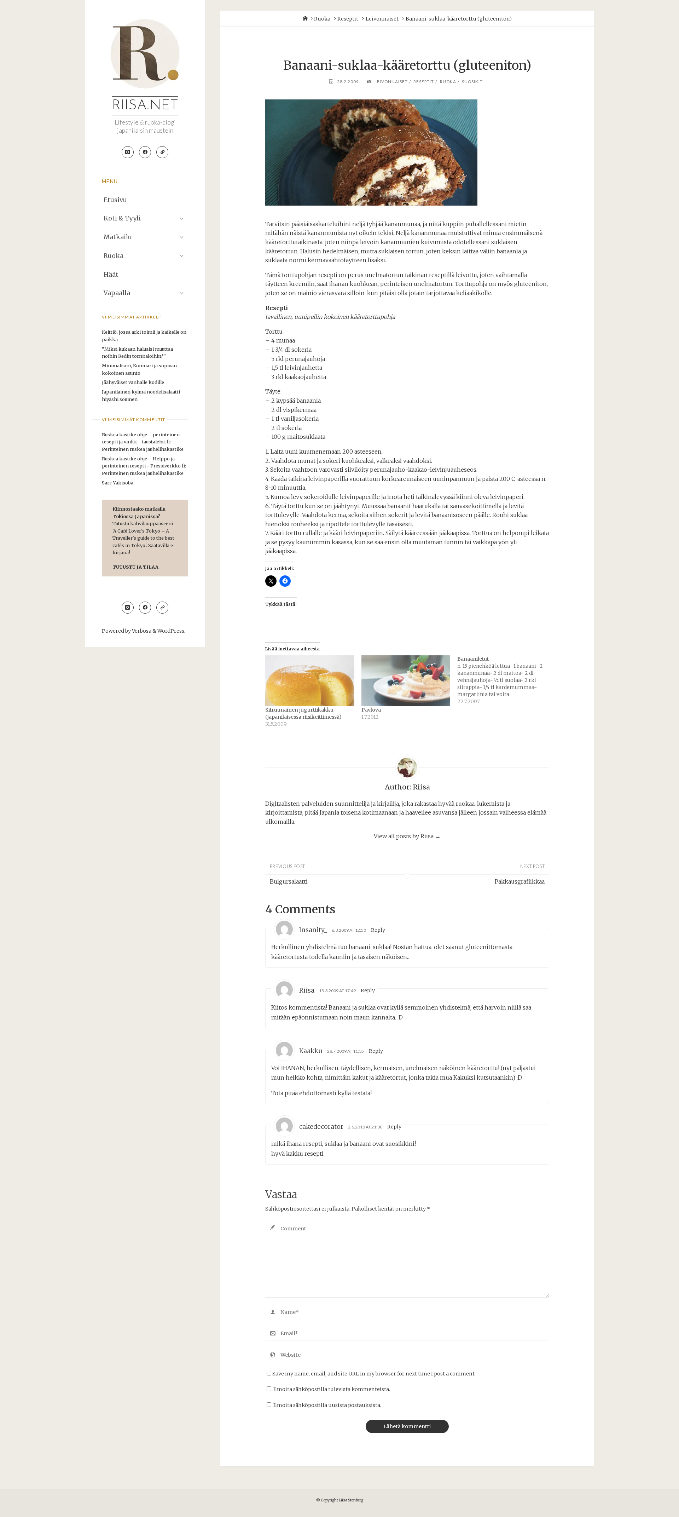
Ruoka (322, 19)
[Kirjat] (162, 152)
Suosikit (472, 81)
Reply (378, 930)
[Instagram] (128, 152)
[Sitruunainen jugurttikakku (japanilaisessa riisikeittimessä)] (309, 680)
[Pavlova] (406, 680)
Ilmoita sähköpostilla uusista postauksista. (327, 1405)
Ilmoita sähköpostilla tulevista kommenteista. (331, 1389)
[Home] (305, 19)
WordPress (170, 631)
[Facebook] (145, 152)
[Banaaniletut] (505, 680)
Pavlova (371, 710)
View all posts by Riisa (407, 836)
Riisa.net (145, 106)
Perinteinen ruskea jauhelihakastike (143, 449)
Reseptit (347, 19)
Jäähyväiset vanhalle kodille (133, 382)
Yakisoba (123, 482)
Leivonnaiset (382, 19)
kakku (295, 1153)
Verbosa (141, 631)
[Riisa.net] (145, 53)
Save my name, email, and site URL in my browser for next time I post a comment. (374, 1374)
